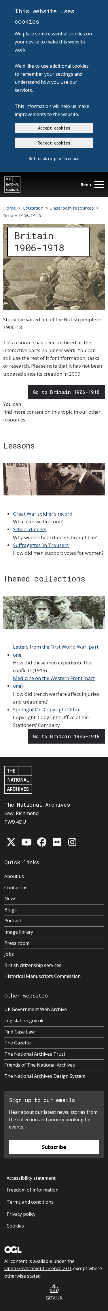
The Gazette (17, 1043)
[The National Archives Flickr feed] (57, 842)
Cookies (15, 1226)
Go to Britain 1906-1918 (66, 392)
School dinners (29, 529)
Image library (18, 932)
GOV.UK (54, 1298)
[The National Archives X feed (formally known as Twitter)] (11, 842)
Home (9, 208)
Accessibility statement (31, 1178)
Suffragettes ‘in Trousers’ (41, 545)
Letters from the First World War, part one (55, 650)
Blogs (10, 910)
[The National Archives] (12, 184)
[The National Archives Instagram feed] (72, 842)
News (10, 898)
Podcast (12, 920)
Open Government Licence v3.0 (37, 1268)
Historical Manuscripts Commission (42, 976)
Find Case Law (19, 1032)
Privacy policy (21, 1214)
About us (14, 876)
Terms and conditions (30, 1202)
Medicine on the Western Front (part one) (54, 682)
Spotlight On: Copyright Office (47, 709)
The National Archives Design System (44, 1076)
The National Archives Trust (34, 1054)
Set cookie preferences (54, 158)
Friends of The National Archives (39, 1065)
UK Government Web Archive (35, 1009)
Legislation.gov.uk (23, 1020)
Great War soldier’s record (43, 513)
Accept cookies (54, 128)
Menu (86, 184)
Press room (16, 943)
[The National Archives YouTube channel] (26, 842)
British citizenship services (32, 965)
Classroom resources (72, 208)
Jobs (9, 954)
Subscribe (54, 1146)
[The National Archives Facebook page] (42, 842)
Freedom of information (32, 1190)
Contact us (15, 887)
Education (33, 208)
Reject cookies (54, 143)
